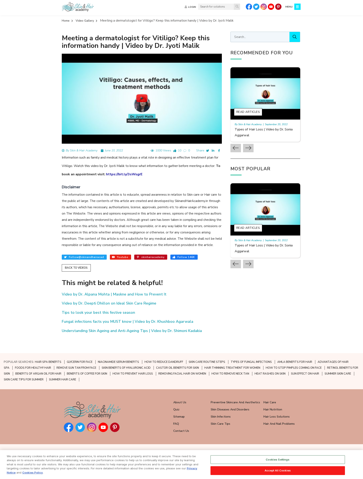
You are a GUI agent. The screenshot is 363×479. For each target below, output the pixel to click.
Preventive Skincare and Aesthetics (235, 402)
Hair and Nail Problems (279, 424)
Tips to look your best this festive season (98, 312)
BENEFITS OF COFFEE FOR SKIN (87, 374)
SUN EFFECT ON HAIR (305, 374)
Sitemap (179, 417)
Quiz (176, 409)
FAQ (176, 424)
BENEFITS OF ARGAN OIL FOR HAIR (38, 374)
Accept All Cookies (278, 470)
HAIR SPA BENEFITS (48, 362)
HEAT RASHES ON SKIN (270, 374)
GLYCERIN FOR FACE (79, 362)
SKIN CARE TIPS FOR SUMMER (23, 379)
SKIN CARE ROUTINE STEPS (207, 362)
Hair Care (269, 402)
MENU (289, 6)
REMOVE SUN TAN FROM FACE (76, 368)
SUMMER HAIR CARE (62, 379)
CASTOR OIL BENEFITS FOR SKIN (177, 368)
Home (66, 21)
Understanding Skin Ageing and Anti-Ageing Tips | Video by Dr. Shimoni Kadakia (132, 330)
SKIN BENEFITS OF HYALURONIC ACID (126, 368)
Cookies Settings (277, 459)
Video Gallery (85, 21)
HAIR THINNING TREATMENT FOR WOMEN (232, 368)
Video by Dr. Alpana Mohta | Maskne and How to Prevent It (114, 294)
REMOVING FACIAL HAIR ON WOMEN (182, 374)
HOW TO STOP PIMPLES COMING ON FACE (294, 368)
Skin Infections (221, 417)
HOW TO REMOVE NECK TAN (230, 374)
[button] (142, 98)
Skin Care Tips (220, 424)
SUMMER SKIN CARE (338, 374)
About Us (179, 402)
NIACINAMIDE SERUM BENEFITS (118, 362)
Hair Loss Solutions (276, 417)
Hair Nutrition (272, 409)
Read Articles (248, 112)
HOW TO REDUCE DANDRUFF (164, 362)
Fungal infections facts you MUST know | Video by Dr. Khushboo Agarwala (127, 321)
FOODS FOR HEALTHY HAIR (33, 368)
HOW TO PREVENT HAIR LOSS (133, 374)
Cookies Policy (32, 472)
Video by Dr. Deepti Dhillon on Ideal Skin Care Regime (109, 303)
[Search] (237, 7)
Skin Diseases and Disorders (230, 409)
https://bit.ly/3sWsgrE (124, 174)
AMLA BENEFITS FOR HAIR (294, 362)
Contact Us (181, 431)
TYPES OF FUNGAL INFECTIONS (251, 362)
